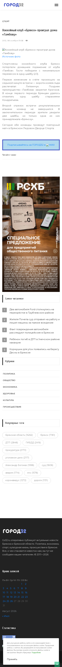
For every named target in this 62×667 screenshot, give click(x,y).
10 (4, 592)
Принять (12, 659)
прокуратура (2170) (15, 450)
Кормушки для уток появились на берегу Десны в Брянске (34, 351)
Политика (9, 374)
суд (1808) (47, 465)
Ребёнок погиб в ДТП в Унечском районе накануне (34, 341)
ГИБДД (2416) (33, 442)
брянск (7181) (47, 435)
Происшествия (12, 407)
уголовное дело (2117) (17, 457)
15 (22, 592)
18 (7, 596)
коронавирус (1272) (15, 480)
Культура (8, 400)
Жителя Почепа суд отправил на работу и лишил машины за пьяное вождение (34, 321)
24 (4, 601)
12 (11, 592)
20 (15, 596)
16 (26, 592)
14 (18, 592)
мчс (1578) (32, 472)
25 (7, 601)
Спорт (5, 21)
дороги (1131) (41, 480)
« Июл (5, 616)
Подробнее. (36, 653)
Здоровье (9, 393)
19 (11, 596)
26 (11, 601)
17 (4, 596)
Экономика (10, 387)
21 (18, 596)
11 (7, 592)
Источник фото (11, 56)
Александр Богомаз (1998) (19, 465)
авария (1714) (12, 472)
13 (15, 592)
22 (22, 596)
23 (26, 596)
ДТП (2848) (11, 442)
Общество (9, 380)
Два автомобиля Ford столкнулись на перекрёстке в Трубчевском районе (31, 311)
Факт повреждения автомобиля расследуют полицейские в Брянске (31, 331)
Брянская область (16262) (19, 435)
